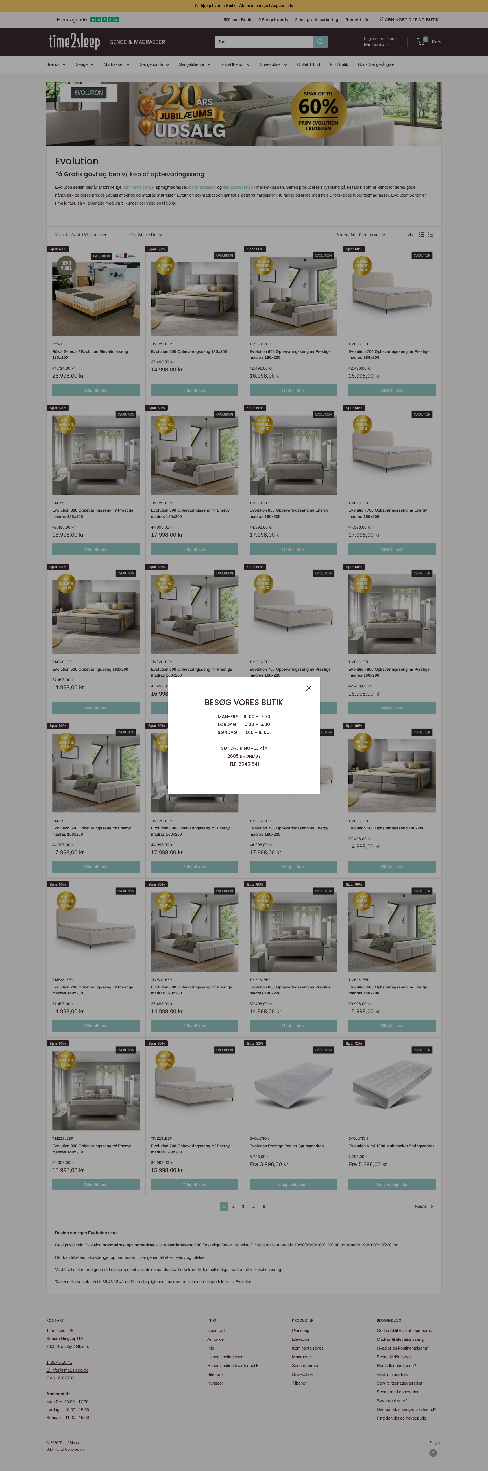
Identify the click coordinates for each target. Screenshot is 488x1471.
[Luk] (309, 688)
